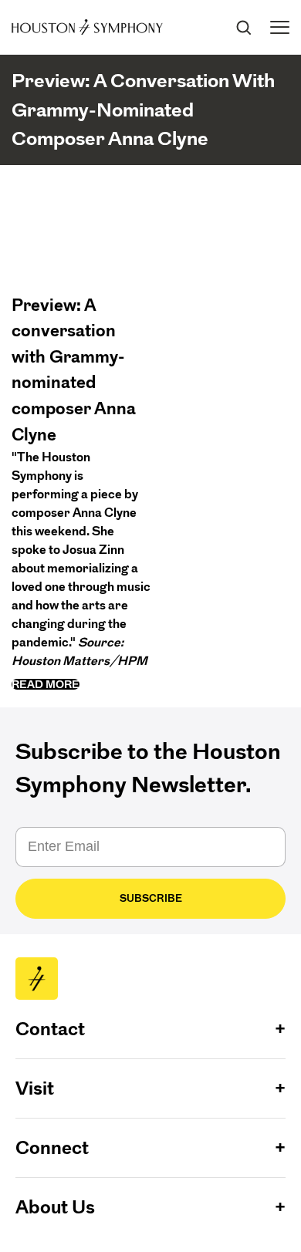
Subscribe (151, 898)
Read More (45, 684)
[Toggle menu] (279, 27)
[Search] (243, 27)
